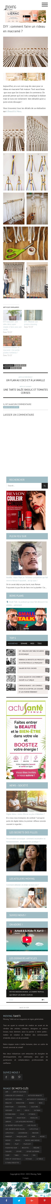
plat (17, 1144)
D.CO (17, 365)
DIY (19, 368)
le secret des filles (14, 1125)
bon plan (9, 1107)
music (17, 1140)
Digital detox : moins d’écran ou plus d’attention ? (25, 814)
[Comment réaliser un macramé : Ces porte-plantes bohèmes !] (12, 341)
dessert (8, 1110)
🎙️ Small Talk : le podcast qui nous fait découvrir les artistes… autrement (27, 603)
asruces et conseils (14, 1095)
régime (36, 1148)
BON (40, 1103)
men (33, 1136)
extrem (37, 1110)
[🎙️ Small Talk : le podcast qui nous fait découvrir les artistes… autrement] (26, 619)
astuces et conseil (13, 1099)
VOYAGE (29, 1159)
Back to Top (24, 1008)
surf (7, 1155)
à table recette (12, 1163)
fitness (32, 1114)
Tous (39, 643)
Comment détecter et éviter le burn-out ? (22, 885)
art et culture (19, 1092)
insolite (34, 1118)
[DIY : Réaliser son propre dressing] (33, 315)
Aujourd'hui (13, 643)
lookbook (22, 1133)
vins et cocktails (13, 1159)
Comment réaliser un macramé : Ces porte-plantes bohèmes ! (11, 350)
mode (42, 1136)
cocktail (22, 1107)
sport (19, 1151)
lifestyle (9, 1133)
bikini (31, 1103)
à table (40, 1159)
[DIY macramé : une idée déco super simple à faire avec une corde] (12, 315)
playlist (27, 1144)
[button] (13, 133)
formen (8, 1118)
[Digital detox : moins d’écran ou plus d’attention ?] (26, 801)
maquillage (22, 1136)
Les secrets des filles (23, 832)
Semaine (24, 643)
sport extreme (33, 1151)
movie (7, 1140)
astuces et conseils (36, 1099)
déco (13, 368)
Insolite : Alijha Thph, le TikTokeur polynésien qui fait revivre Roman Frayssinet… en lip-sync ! (27, 579)
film (22, 1114)
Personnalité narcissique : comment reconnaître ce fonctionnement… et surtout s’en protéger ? (25, 840)
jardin (8, 1122)
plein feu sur (11, 1148)
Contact (25, 1178)
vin (34, 1155)
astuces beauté (35, 1095)
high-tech (21, 1118)
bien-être (20, 1103)
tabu (17, 1155)
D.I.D (23, 365)
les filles (32, 1125)
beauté (8, 1103)
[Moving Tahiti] (10, 4)
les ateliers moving (24, 1122)
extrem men (10, 1114)
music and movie (32, 1140)
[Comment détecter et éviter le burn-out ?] (26, 898)
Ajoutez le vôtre (11, 407)
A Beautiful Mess (13, 111)
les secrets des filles (15, 1129)
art (6, 1092)
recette (25, 1148)
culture (34, 1107)
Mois (32, 643)
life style (34, 1129)
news (7, 1144)
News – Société (18, 785)
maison (35, 1133)
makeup (8, 1136)
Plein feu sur (17, 536)
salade (8, 1151)
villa (26, 1155)
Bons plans (16, 595)
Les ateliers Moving (22, 878)
